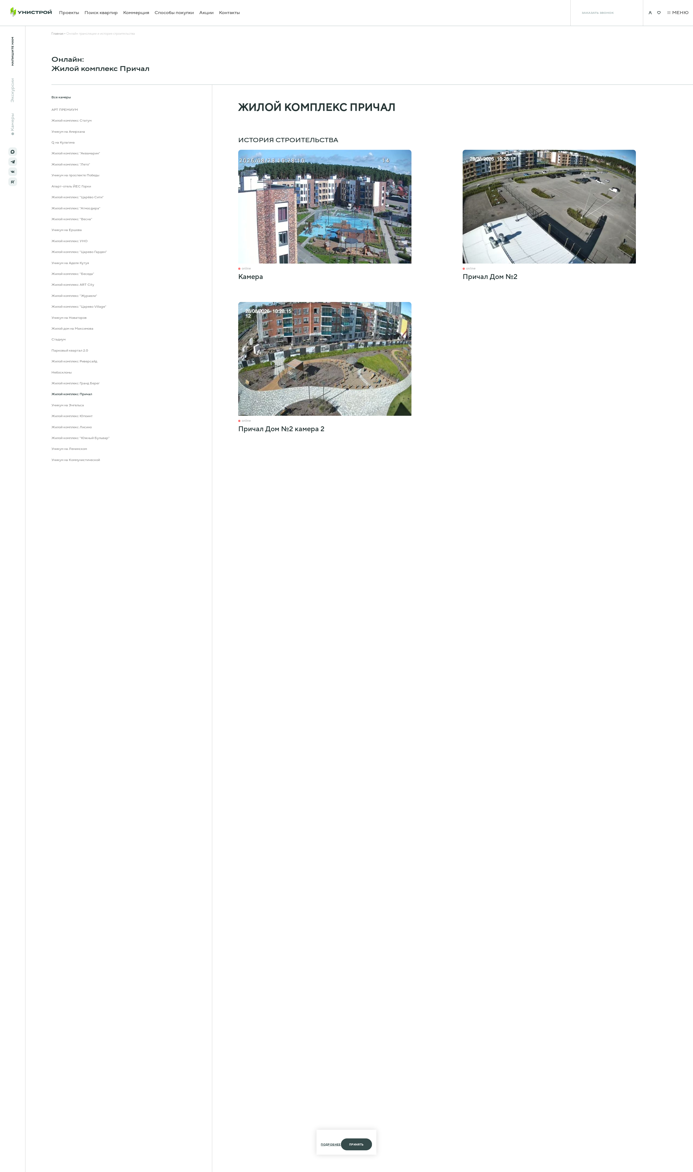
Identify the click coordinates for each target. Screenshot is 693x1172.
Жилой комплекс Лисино (71, 427)
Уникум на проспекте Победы (75, 175)
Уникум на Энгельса (67, 405)
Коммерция (136, 12)
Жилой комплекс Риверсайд (74, 361)
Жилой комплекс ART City (72, 285)
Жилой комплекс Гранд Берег (75, 383)
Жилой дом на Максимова (72, 328)
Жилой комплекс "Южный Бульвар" (80, 438)
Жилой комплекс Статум (71, 120)
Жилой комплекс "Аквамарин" (75, 153)
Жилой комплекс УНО (69, 241)
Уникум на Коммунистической (75, 460)
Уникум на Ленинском (69, 449)
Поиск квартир (101, 12)
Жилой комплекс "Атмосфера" (75, 208)
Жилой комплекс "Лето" (70, 164)
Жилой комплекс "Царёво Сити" (77, 197)
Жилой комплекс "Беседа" (72, 274)
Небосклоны (61, 372)
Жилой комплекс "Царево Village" (78, 307)
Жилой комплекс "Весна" (71, 219)
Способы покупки (174, 12)
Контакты (229, 12)
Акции (206, 12)
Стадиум (58, 340)
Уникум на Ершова (66, 230)
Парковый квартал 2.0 (69, 350)
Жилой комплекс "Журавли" (74, 296)
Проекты (69, 12)
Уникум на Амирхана (68, 132)
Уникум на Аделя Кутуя (70, 263)
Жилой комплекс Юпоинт (72, 416)
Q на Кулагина (63, 142)
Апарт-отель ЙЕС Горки (71, 186)
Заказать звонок (598, 13)
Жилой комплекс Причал (71, 394)
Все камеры (61, 97)
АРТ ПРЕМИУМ (64, 110)
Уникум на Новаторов (69, 318)
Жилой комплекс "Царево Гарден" (79, 252)
